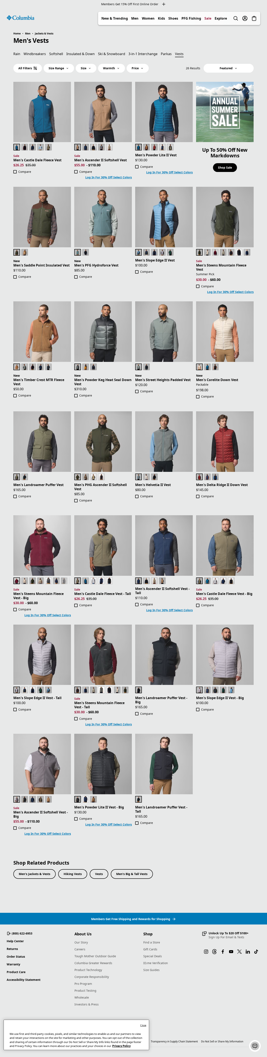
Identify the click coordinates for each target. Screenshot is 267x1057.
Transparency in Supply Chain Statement (174, 1041)
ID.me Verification (155, 963)
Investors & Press (86, 1004)
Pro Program (83, 984)
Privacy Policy (121, 1046)
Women (148, 18)
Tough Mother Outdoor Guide (95, 956)
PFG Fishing (191, 18)
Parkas (166, 54)
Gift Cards (150, 949)
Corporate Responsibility (91, 977)
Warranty (13, 964)
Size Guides (151, 970)
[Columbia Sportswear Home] (20, 17)
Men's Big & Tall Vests (131, 874)
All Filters (25, 68)
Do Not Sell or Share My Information (222, 1041)
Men (135, 18)
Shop (147, 933)
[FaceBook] (223, 951)
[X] (239, 951)
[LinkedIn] (248, 951)
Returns (12, 949)
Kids (161, 18)
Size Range (56, 68)
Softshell (56, 54)
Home (17, 33)
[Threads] (214, 951)
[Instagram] (206, 951)
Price (135, 68)
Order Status (16, 956)
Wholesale (81, 997)
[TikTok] (256, 951)
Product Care (16, 972)
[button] (225, 935)
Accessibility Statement (23, 980)
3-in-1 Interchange (142, 54)
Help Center (15, 941)
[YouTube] (231, 951)
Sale (207, 18)
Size (83, 68)
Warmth (109, 68)
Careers (79, 949)
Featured (226, 68)
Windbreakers (35, 54)
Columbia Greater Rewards (93, 963)
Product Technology (88, 970)
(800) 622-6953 (22, 933)
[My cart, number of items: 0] (254, 18)
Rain (16, 54)
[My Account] (244, 18)
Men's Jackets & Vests (34, 874)
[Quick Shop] (67, 138)
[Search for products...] (235, 18)
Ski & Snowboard (111, 54)
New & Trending (114, 18)
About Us (83, 933)
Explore (221, 18)
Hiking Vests (73, 874)
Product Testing (85, 991)
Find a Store (151, 942)
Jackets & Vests (44, 33)
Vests (99, 874)
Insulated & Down (80, 54)
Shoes (173, 18)
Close (143, 1025)
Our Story (81, 942)
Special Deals (152, 956)
